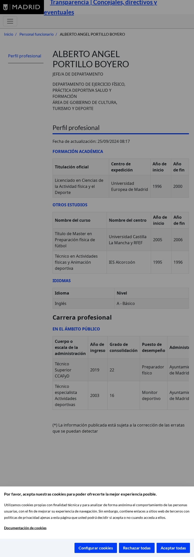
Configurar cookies (96, 547)
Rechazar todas (137, 547)
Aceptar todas (173, 547)
